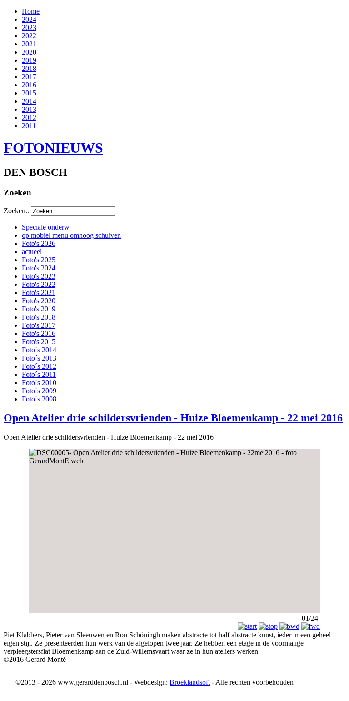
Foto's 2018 (38, 317)
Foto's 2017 (38, 325)
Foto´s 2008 (39, 399)
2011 (29, 126)
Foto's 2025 (38, 260)
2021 (29, 44)
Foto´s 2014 (39, 350)
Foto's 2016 (38, 333)
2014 (29, 101)
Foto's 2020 (38, 301)
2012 (29, 117)
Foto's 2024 (38, 268)
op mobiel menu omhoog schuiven (71, 235)
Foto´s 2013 (39, 358)
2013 (29, 109)
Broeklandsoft (190, 682)
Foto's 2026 (38, 243)
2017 (29, 76)
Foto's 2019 (38, 309)
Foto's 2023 (38, 276)
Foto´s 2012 (39, 366)
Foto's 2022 (38, 284)
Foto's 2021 (38, 292)
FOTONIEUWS (53, 148)
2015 (29, 93)
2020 (29, 52)
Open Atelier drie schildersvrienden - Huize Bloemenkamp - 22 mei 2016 (173, 418)
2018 (29, 68)
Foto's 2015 (38, 341)
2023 (29, 27)
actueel (32, 251)
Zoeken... (17, 211)
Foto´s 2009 (39, 391)
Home (31, 11)
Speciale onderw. (46, 227)
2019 (29, 60)
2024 (29, 19)
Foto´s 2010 (39, 382)
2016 (29, 85)
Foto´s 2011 (39, 374)
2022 (29, 36)
